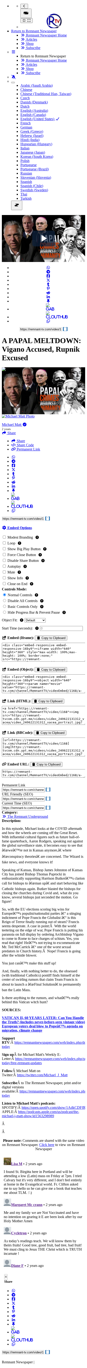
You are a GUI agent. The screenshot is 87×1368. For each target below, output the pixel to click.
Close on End (17, 584)
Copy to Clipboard (53, 638)
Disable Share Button (23, 561)
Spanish (26, 182)
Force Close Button (21, 555)
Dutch (24, 106)
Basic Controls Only (23, 607)
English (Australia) (34, 111)
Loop (11, 543)
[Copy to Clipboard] (48, 321)
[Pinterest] (48, 289)
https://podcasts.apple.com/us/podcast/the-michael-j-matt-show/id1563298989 (40, 1114)
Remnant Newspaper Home (46, 35)
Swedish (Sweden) (34, 190)
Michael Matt (12, 425)
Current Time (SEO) (17, 803)
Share (20, 441)
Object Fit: (10, 620)
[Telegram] (48, 272)
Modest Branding (20, 537)
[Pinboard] (48, 301)
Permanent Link (28, 449)
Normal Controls (20, 595)
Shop (29, 44)
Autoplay (14, 566)
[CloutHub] (48, 317)
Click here (46, 1145)
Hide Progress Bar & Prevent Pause (34, 612)
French (25, 123)
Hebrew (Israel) (31, 136)
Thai (23, 194)
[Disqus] (43, 1214)
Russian (26, 173)
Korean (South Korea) (36, 157)
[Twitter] (48, 280)
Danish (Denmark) (34, 102)
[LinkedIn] (48, 297)
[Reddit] (48, 293)
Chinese (26, 90)
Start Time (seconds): (18, 628)
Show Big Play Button (24, 549)
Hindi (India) (29, 140)
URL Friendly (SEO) (17, 794)
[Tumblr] (48, 284)
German (26, 127)
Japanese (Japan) (32, 152)
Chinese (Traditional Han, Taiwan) (45, 94)
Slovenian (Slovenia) (35, 177)
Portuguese (28, 165)
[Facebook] (48, 276)
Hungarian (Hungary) (36, 144)
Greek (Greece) (31, 131)
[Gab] (48, 309)
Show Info (15, 578)
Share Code (25, 445)
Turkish (26, 198)
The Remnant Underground (27, 816)
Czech (25, 98)
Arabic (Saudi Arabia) (36, 85)
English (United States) (37, 119)
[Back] (24, 6)
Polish (24, 161)
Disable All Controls (23, 601)
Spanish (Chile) (31, 186)
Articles (31, 39)
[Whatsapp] (48, 268)
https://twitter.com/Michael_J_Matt (42, 1075)
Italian (24, 148)
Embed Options (19, 528)
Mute (11, 572)
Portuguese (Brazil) (34, 169)
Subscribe (32, 48)
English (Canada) (33, 115)
